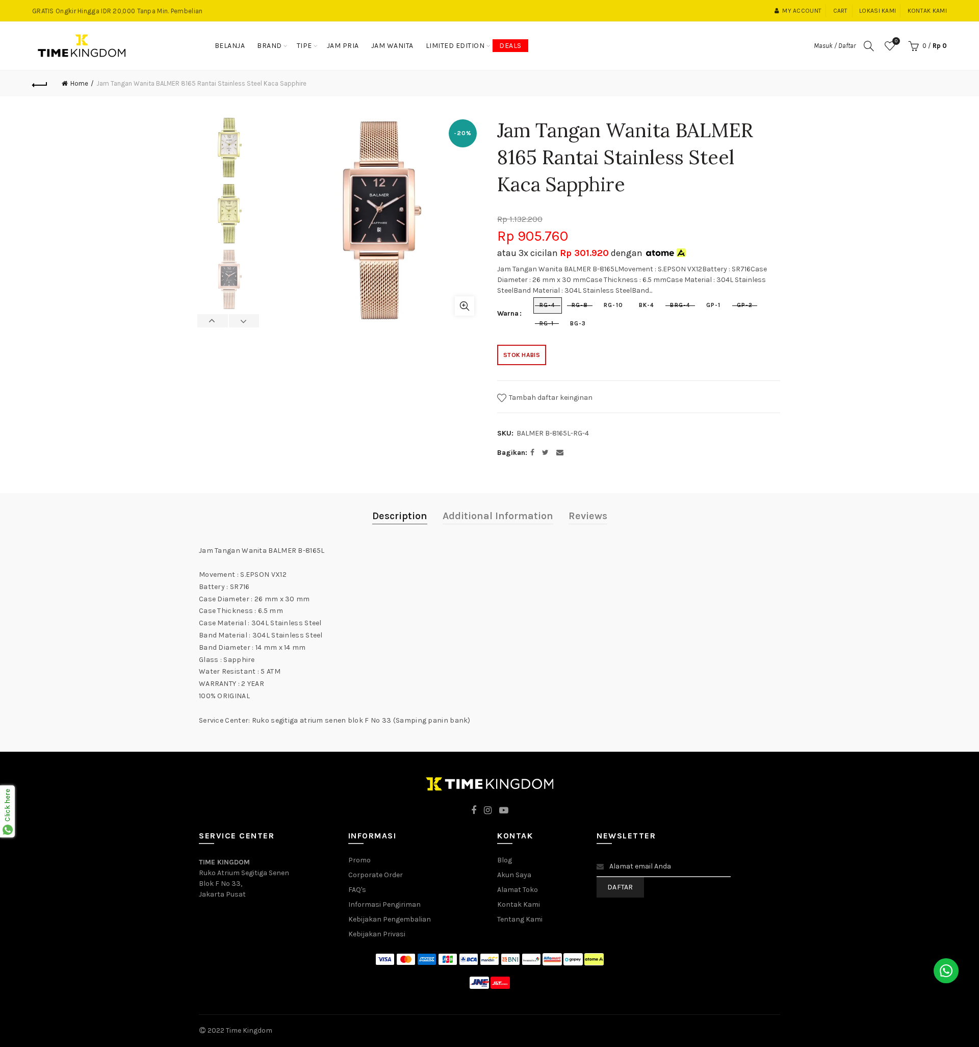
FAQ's (357, 889)
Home (79, 83)
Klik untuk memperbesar (464, 306)
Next (244, 320)
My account (801, 10)
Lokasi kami (877, 10)
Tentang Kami (520, 919)
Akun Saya (514, 875)
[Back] (40, 83)
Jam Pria (343, 45)
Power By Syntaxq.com (311, 1030)
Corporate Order (375, 875)
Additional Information (498, 516)
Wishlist (896, 41)
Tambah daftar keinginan (549, 397)
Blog (504, 860)
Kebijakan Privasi (376, 934)
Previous (212, 320)
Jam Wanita (392, 45)
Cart (840, 10)
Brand (269, 45)
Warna (508, 314)
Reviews (588, 516)
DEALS (510, 45)
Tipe (304, 45)
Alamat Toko (517, 889)
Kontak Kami (518, 904)
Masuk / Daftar (835, 45)
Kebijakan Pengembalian (389, 919)
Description (399, 516)
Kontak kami (927, 10)
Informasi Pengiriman (384, 904)
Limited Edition (455, 45)
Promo (359, 860)
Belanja (230, 45)
